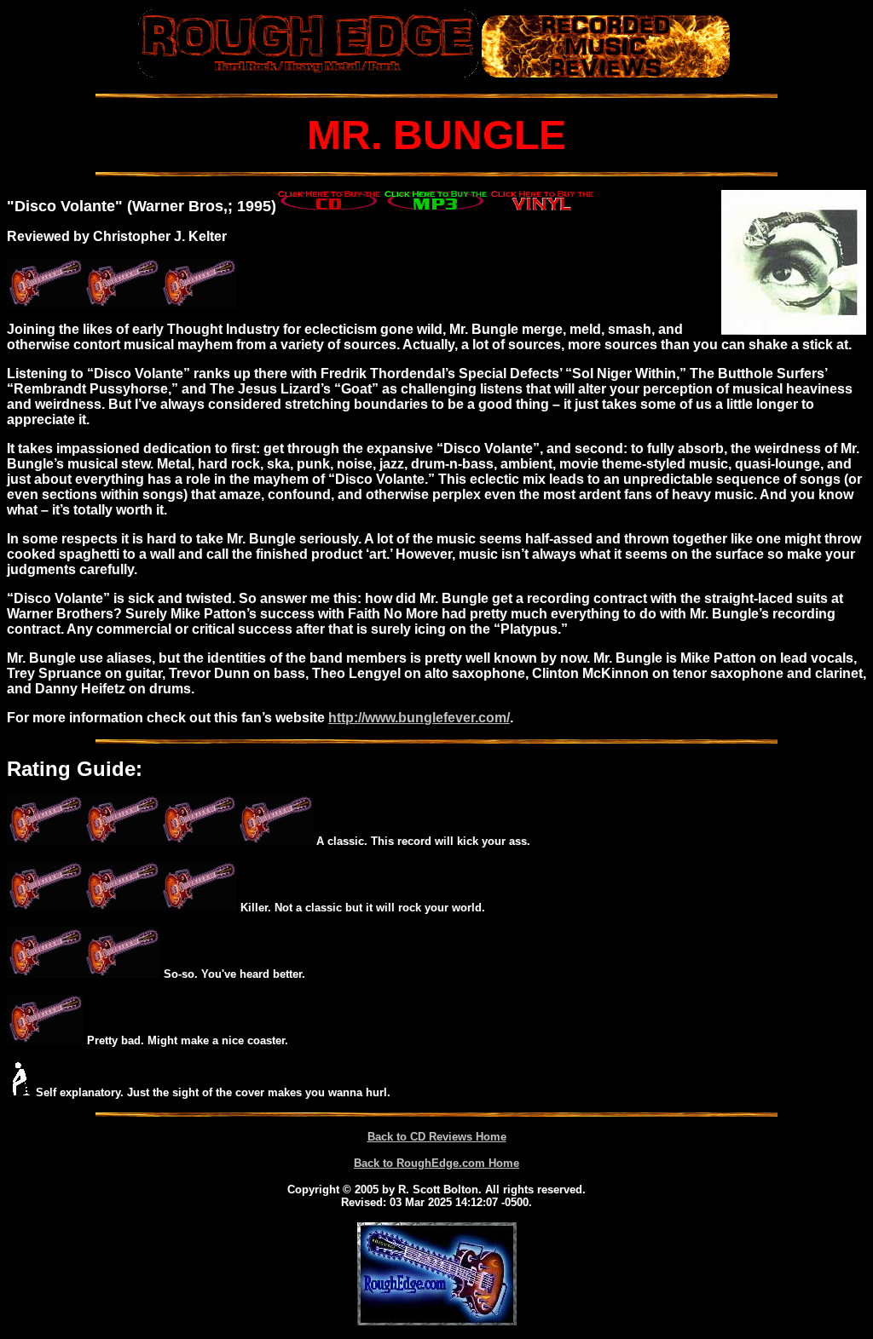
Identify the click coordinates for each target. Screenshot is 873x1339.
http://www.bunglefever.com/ (419, 717)
